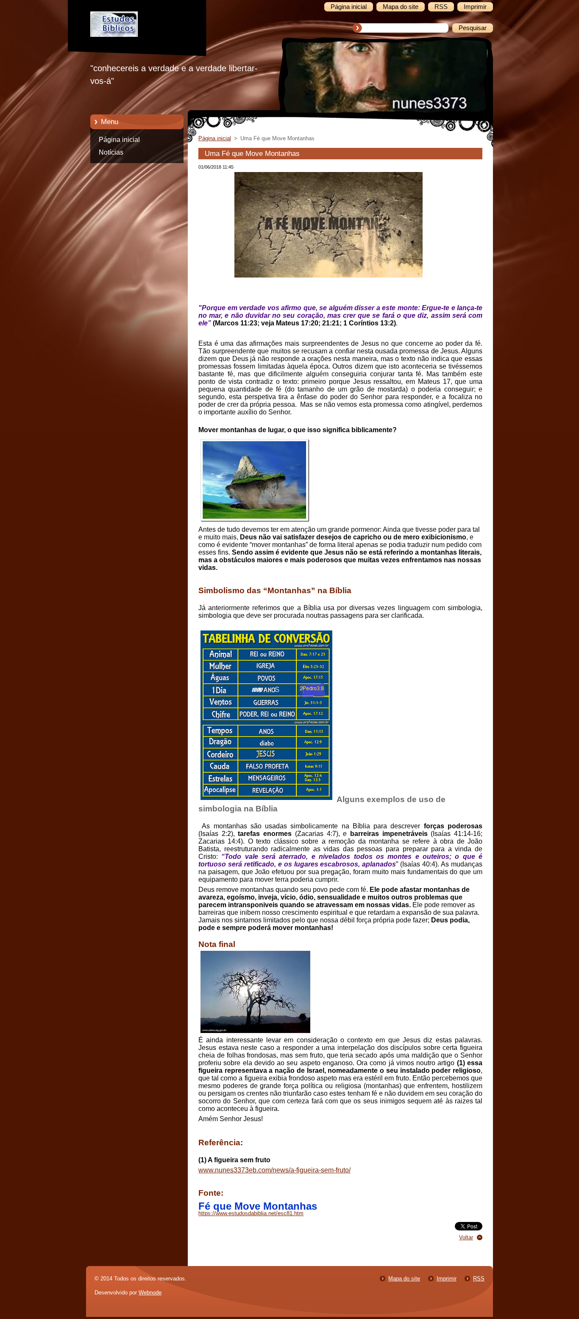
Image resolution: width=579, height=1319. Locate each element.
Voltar (466, 1237)
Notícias (111, 152)
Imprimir (447, 1278)
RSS (478, 1278)
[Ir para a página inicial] (143, 34)
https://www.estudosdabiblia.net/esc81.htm (250, 1213)
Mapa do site (404, 1278)
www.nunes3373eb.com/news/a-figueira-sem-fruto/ (274, 1170)
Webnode (150, 1292)
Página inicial (119, 139)
